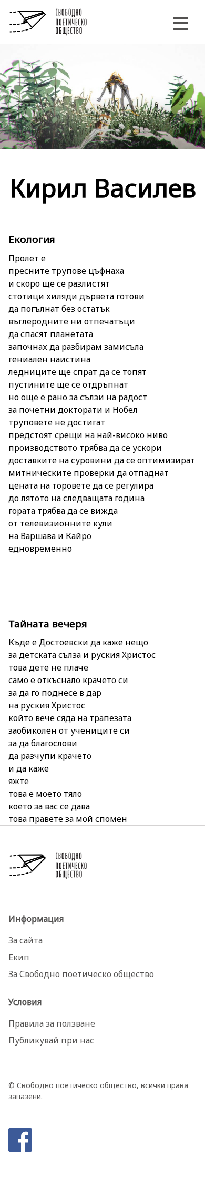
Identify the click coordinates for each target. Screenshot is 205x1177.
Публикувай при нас (51, 1040)
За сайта (25, 940)
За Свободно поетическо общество (81, 974)
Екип (18, 957)
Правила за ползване (51, 1023)
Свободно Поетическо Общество (48, 22)
